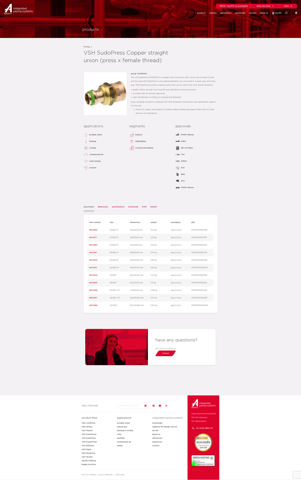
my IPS (155, 430)
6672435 (93, 283)
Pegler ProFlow (89, 464)
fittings (87, 47)
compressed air (124, 442)
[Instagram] (166, 405)
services (252, 13)
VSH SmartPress (89, 434)
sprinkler (121, 438)
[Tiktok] (172, 405)
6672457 (93, 298)
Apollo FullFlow (89, 461)
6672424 (93, 275)
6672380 (93, 245)
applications (225, 13)
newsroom (157, 442)
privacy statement (105, 475)
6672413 (93, 268)
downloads (240, 13)
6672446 (93, 290)
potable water (123, 423)
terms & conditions (89, 475)
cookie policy (120, 475)
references (157, 438)
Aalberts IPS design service (164, 427)
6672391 (93, 252)
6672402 (93, 260)
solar (119, 434)
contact (155, 446)
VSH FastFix (87, 430)
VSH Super (86, 449)
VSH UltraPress (88, 453)
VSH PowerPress (89, 442)
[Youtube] (160, 405)
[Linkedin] (153, 405)
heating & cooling (125, 430)
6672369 (93, 230)
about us (264, 13)
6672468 (93, 305)
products (201, 13)
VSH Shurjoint (88, 446)
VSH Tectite (87, 457)
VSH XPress (87, 427)
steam (120, 446)
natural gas (122, 427)
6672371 (93, 237)
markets (213, 13)
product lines (89, 418)
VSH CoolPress (88, 423)
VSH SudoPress (89, 438)
